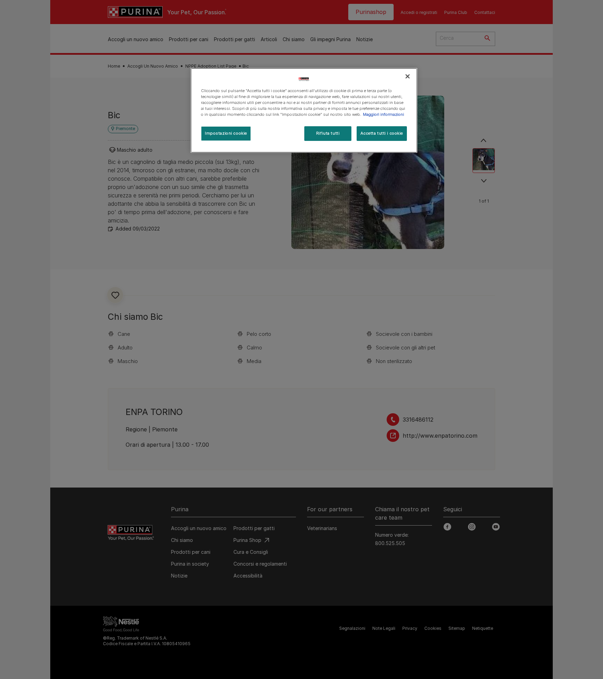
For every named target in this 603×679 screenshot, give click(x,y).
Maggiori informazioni (383, 114)
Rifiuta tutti (328, 133)
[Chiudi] (407, 76)
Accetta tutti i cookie (381, 133)
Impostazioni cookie (226, 133)
